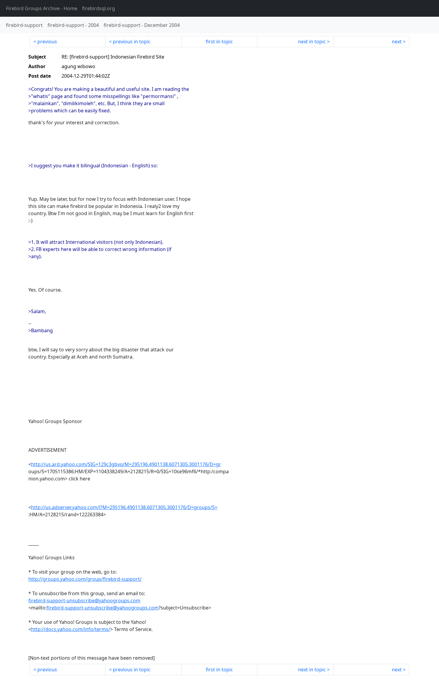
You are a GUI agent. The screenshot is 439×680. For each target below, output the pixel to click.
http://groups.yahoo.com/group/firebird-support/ (85, 579)
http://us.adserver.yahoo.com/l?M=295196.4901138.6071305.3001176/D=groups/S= (124, 507)
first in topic (219, 41)
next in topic (312, 41)
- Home (41, 8)
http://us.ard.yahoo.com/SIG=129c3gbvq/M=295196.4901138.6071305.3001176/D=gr (126, 464)
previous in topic (132, 41)
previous (47, 41)
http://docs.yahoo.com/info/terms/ (70, 629)
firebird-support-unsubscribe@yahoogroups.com (84, 600)
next (397, 41)
